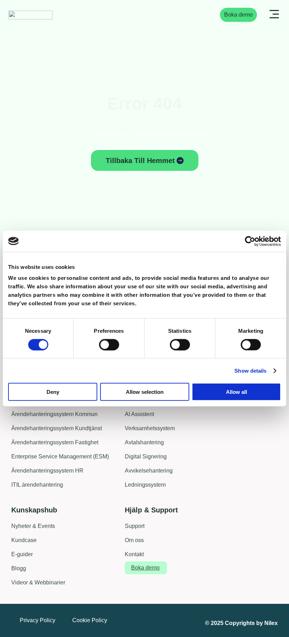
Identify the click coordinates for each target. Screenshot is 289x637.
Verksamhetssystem (150, 428)
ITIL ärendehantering (37, 485)
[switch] (109, 344)
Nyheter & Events (33, 526)
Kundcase (24, 540)
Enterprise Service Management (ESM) (60, 456)
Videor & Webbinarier (38, 582)
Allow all (236, 392)
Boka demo (238, 15)
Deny (53, 392)
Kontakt (134, 554)
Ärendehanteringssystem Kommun (54, 414)
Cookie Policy (89, 620)
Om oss (134, 540)
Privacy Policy (37, 620)
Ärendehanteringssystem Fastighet (54, 442)
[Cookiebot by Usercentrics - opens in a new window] (250, 241)
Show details (250, 370)
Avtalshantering (144, 442)
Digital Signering (146, 456)
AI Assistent (139, 414)
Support (134, 526)
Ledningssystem (145, 485)
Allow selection (145, 392)
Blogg (18, 568)
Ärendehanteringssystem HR (47, 471)
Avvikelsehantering (149, 471)
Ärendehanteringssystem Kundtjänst (56, 428)
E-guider (22, 554)
